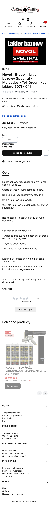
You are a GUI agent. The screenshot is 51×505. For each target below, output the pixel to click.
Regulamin (7, 418)
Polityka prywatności (12, 471)
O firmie (5, 491)
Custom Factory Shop (10, 33)
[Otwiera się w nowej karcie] (23, 19)
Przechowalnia (9, 438)
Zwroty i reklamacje (11, 412)
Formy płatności (9, 450)
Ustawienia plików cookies (14, 473)
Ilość (4, 135)
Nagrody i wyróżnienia (12, 494)
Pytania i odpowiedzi (12, 415)
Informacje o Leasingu (12, 468)
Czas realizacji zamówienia (14, 456)
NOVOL (5, 69)
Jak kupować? (9, 476)
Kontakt (5, 488)
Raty (4, 421)
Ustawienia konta (10, 436)
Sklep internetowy (22, 501)
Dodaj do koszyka (22, 152)
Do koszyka (12, 386)
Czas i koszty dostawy (12, 453)
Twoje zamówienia (10, 433)
